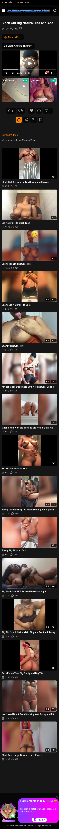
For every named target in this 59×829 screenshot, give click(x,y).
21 (13, 110)
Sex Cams (24, 2)
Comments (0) (33, 120)
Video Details (19, 120)
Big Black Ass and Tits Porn (18, 45)
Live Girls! (8, 2)
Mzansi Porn (14, 37)
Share (26, 120)
